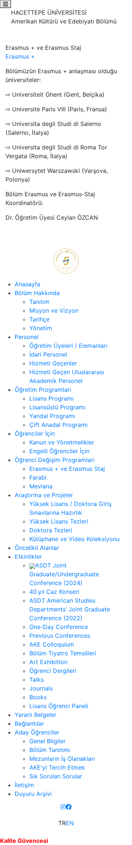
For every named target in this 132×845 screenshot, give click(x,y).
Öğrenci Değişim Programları (55, 460)
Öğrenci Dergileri (52, 670)
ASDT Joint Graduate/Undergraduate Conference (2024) (64, 574)
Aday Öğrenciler (37, 732)
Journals (41, 688)
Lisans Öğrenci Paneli (58, 706)
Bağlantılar (29, 723)
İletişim (24, 785)
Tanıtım (39, 301)
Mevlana (40, 486)
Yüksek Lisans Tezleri (58, 521)
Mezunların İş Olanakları (62, 758)
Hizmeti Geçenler (53, 363)
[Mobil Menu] (5, 4)
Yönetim (40, 328)
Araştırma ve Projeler (44, 495)
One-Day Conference (58, 626)
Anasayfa (27, 284)
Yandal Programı (52, 416)
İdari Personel (48, 354)
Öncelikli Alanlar (37, 547)
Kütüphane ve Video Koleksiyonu (74, 539)
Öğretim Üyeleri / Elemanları (68, 345)
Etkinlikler (28, 556)
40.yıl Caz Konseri (54, 591)
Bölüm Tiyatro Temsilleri (62, 653)
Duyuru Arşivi (33, 793)
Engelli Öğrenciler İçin (59, 451)
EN (70, 823)
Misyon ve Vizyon (53, 310)
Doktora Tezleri (50, 530)
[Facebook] (69, 807)
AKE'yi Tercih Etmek (57, 767)
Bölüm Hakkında (37, 293)
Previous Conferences (59, 635)
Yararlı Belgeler (35, 714)
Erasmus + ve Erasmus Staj (67, 468)
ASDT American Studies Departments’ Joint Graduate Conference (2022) (69, 609)
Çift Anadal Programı (58, 424)
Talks (36, 679)
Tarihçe (39, 319)
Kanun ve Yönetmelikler (61, 442)
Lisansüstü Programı (57, 407)
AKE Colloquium (51, 644)
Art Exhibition (48, 662)
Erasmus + (21, 56)
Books (38, 697)
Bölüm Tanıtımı (49, 749)
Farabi (38, 477)
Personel (26, 336)
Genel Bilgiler (47, 741)
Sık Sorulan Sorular (55, 776)
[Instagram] (63, 807)
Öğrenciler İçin (35, 433)
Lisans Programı (51, 398)
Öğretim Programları (43, 389)
